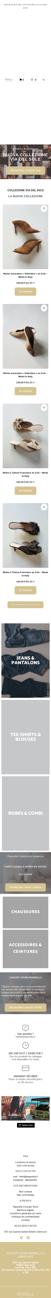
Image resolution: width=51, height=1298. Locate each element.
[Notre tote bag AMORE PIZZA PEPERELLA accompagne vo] (38, 1108)
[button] (43, 79)
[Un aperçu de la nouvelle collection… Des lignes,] (13, 1108)
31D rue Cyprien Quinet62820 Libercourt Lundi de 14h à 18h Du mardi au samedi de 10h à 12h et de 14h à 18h (25, 1267)
